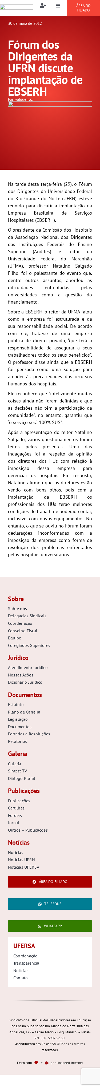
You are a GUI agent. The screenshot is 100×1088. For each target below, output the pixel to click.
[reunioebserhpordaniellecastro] (50, 103)
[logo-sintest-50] (16, 6)
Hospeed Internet (70, 1063)
